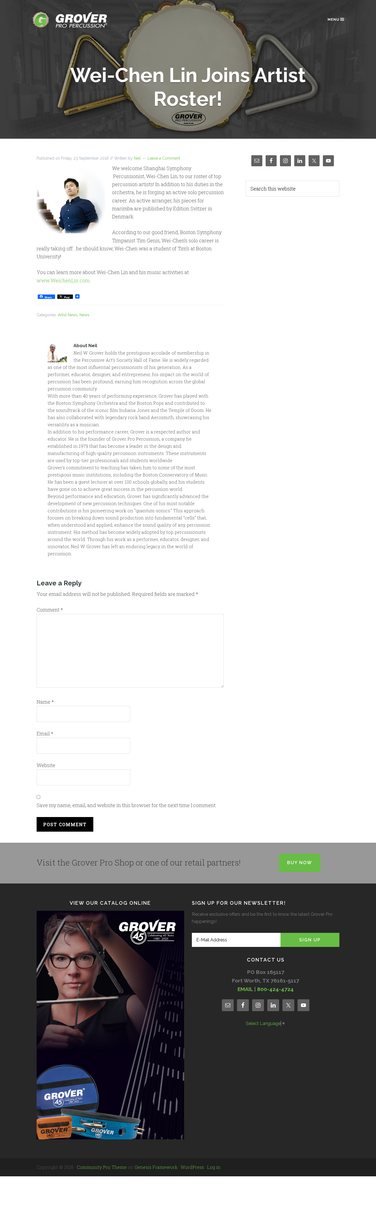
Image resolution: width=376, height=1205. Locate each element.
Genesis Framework (156, 1167)
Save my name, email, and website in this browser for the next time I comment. (127, 805)
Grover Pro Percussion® (79, 19)
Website (46, 765)
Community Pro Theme (102, 1167)
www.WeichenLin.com (63, 280)
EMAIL (245, 989)
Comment (50, 609)
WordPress (192, 1167)
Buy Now (299, 862)
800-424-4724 (275, 989)
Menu (333, 19)
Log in (213, 1167)
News (84, 315)
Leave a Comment (164, 158)
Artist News (68, 315)
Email (45, 733)
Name (45, 701)
